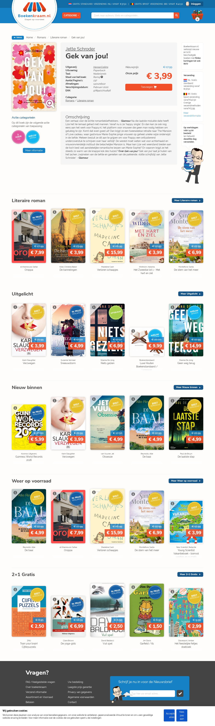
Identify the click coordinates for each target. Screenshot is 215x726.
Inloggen (196, 4)
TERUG (19, 37)
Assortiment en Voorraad (39, 697)
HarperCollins (100, 67)
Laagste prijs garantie (80, 687)
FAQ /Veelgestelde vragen (40, 682)
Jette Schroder (80, 48)
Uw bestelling (75, 682)
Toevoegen (147, 87)
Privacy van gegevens (80, 692)
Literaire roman (58, 37)
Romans (41, 37)
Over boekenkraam (36, 687)
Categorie (70, 15)
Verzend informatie (36, 692)
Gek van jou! (78, 37)
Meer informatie (34, 150)
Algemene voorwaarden (81, 697)
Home (29, 37)
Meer (185, 200)
